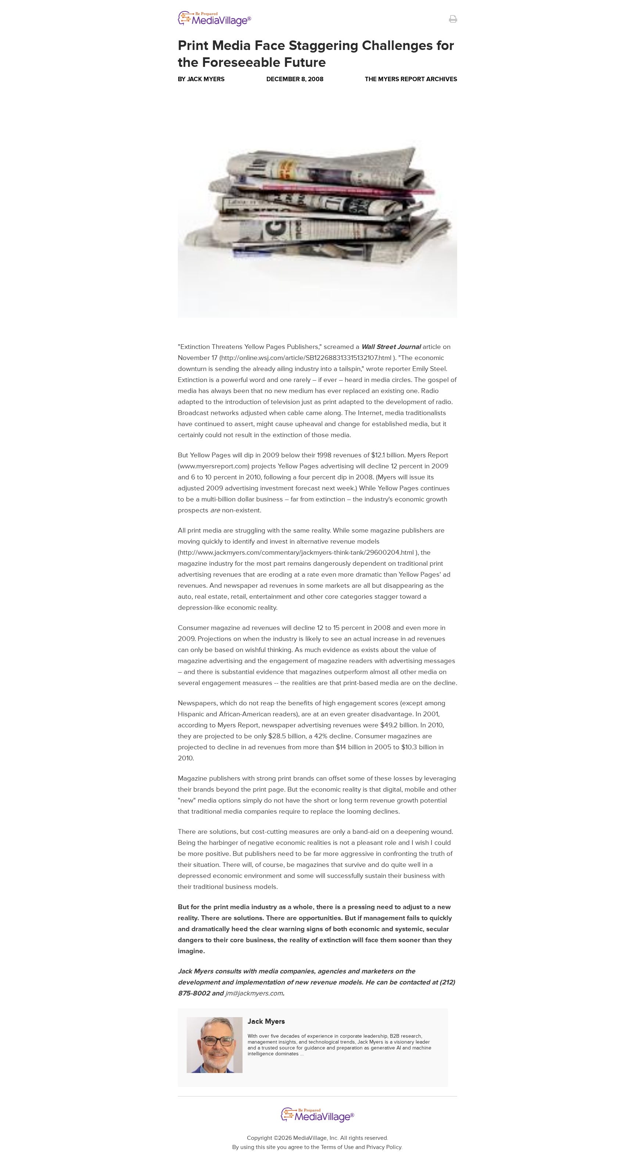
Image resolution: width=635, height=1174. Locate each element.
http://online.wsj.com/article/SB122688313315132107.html (306, 358)
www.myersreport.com (214, 466)
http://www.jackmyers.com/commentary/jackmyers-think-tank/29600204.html (297, 552)
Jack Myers (206, 79)
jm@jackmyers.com (254, 993)
